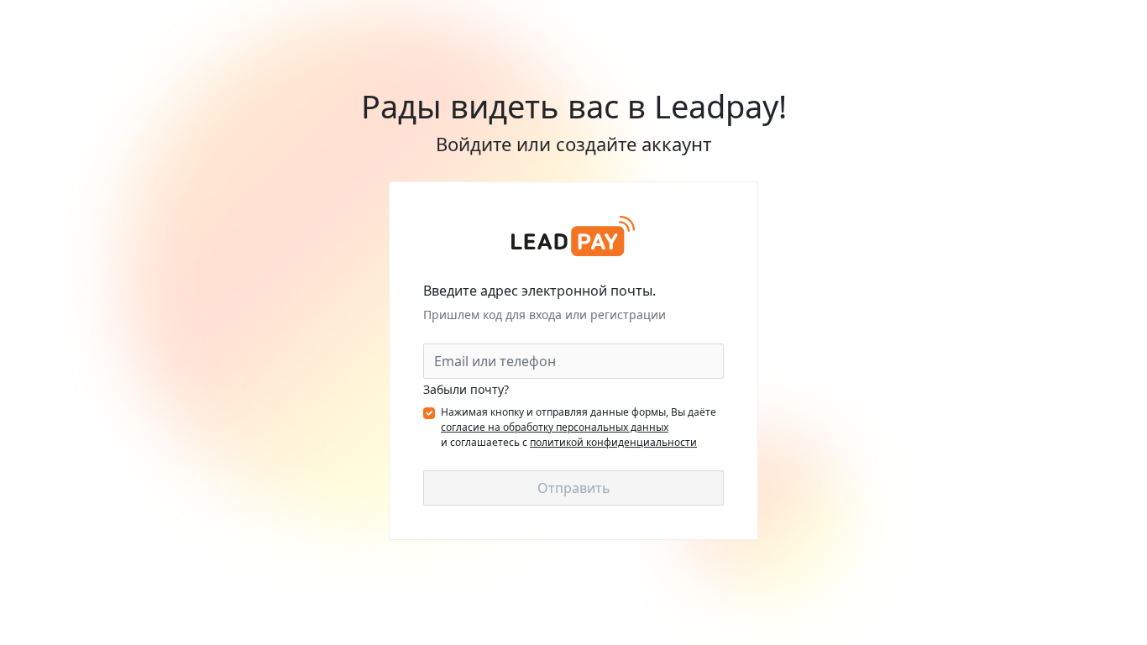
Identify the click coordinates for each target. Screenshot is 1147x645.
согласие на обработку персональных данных (554, 427)
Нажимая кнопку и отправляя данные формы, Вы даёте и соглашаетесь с (578, 427)
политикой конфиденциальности (613, 442)
